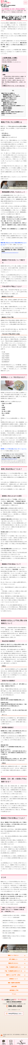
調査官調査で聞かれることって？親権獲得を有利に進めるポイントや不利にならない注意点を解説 (14, 921)
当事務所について (13, 978)
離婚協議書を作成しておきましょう (11, 94)
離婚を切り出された (13, 963)
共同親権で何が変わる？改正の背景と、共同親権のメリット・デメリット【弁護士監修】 (14, 916)
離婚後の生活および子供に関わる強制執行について (13, 105)
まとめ (3, 114)
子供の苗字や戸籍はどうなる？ (10, 97)
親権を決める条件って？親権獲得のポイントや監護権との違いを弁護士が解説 (14, 931)
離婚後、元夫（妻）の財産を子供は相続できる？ (13, 111)
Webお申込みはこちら (14, 1013)
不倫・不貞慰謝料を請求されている (13, 971)
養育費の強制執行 (7, 110)
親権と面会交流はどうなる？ (8, 101)
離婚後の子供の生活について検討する (11, 96)
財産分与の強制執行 (7, 108)
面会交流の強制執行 (7, 107)
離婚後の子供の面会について (9, 104)
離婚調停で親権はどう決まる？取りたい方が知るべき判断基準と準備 (14, 937)
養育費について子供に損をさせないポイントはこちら (14, 448)
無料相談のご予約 (14, 990)
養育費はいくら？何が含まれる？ (9, 99)
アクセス (14, 994)
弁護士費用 (14, 986)
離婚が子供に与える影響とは (8, 93)
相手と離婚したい (13, 959)
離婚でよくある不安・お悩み (13, 974)
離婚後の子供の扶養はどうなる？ (9, 113)
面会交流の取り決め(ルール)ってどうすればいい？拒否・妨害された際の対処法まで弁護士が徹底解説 (14, 926)
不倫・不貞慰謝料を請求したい (13, 967)
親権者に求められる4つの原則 (10, 102)
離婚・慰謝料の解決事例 (14, 982)
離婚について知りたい (13, 955)
